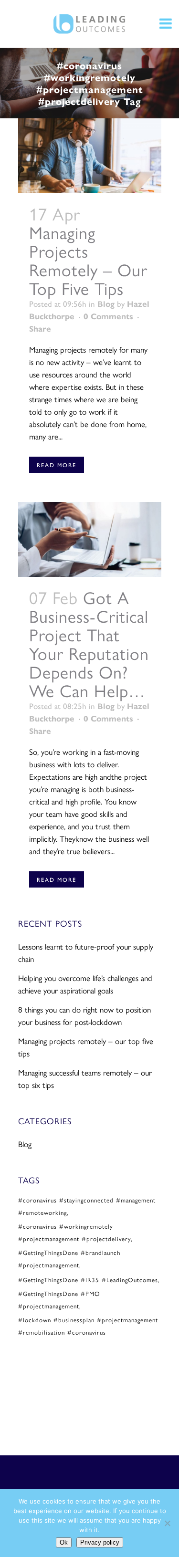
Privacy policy (99, 1542)
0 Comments (108, 316)
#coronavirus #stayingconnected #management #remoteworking (87, 1206)
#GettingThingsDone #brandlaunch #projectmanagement (69, 1258)
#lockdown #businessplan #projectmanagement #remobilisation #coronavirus (88, 1326)
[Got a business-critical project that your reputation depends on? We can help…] (89, 539)
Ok (64, 1542)
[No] (167, 1523)
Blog (106, 303)
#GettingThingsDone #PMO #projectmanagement (59, 1299)
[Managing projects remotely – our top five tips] (89, 155)
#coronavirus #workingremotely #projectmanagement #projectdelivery (74, 1232)
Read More (56, 464)
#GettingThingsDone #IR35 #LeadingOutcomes (88, 1279)
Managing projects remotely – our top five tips (88, 259)
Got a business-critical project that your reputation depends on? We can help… (89, 643)
